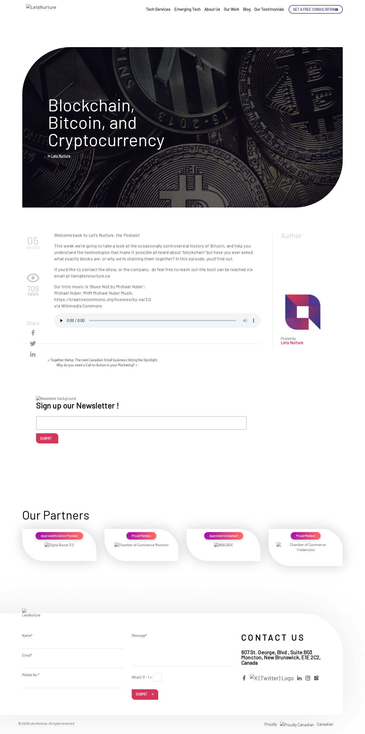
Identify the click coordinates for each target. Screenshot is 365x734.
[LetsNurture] (42, 9)
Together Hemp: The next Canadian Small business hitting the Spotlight (103, 360)
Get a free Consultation (314, 9)
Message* (139, 635)
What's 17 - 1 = (142, 677)
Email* (27, 655)
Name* (27, 635)
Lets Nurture (60, 156)
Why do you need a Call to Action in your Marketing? (95, 365)
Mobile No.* (30, 675)
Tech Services (158, 9)
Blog (247, 9)
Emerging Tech (187, 9)
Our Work (231, 9)
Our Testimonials (269, 9)
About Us (212, 9)
